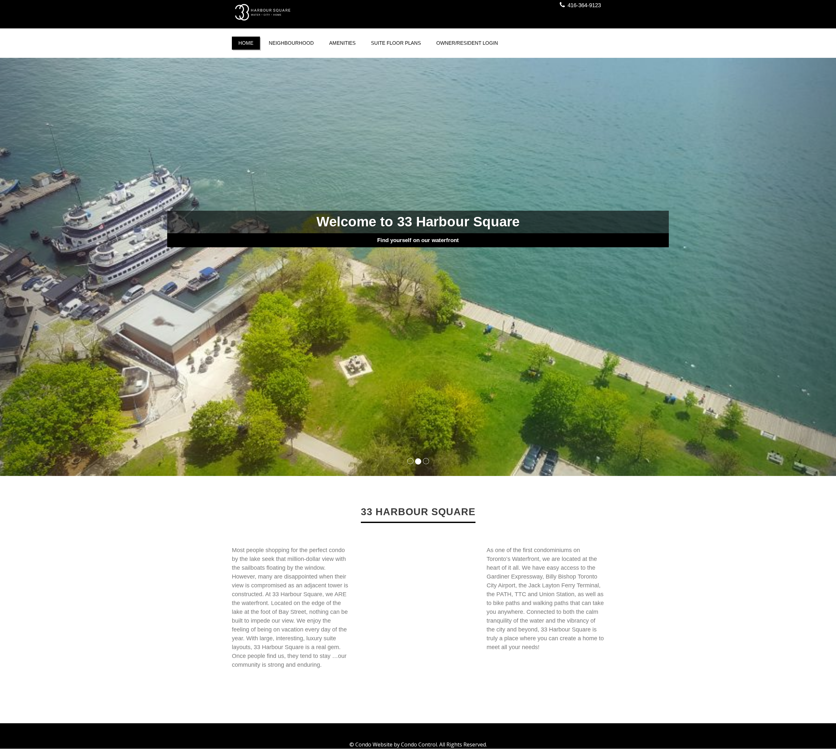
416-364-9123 (584, 5)
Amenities (342, 43)
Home (245, 43)
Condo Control (419, 744)
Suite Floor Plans (396, 43)
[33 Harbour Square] (322, 12)
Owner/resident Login (467, 43)
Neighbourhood (291, 43)
